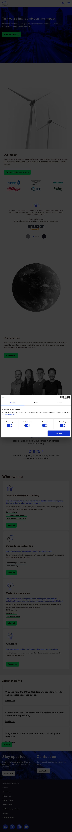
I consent (59, 433)
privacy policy (9, 414)
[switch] (27, 425)
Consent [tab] (12, 403)
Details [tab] (36, 403)
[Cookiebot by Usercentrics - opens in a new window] (61, 397)
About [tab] (59, 403)
